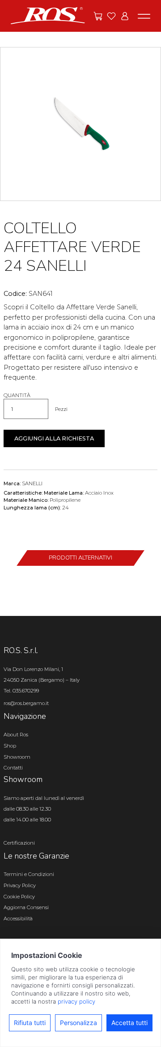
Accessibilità (18, 918)
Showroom (17, 757)
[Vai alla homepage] (48, 15)
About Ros (16, 734)
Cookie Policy (19, 896)
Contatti (13, 768)
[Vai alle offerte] (97, 16)
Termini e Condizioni (29, 874)
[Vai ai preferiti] (111, 16)
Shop (10, 746)
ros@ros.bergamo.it (26, 703)
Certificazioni (19, 843)
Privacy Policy (20, 885)
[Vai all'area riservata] (124, 16)
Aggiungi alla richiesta (54, 438)
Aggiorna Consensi (26, 907)
